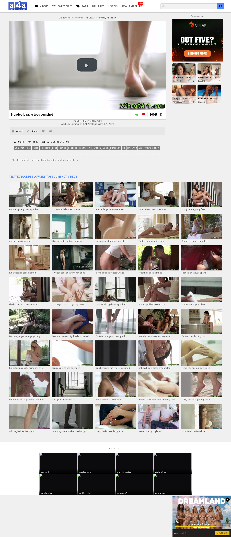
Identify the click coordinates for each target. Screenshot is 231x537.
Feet (28, 147)
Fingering (132, 147)
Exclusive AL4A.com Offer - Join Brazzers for (87, 17)
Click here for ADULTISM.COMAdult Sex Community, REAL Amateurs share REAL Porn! (87, 122)
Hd (123, 147)
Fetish (35, 147)
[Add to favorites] (43, 131)
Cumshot (19, 147)
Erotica (97, 147)
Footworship (85, 147)
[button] (87, 65)
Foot (54, 147)
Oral (141, 147)
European (115, 147)
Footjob (62, 147)
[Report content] (50, 131)
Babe (105, 147)
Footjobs (72, 147)
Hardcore (45, 147)
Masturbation (152, 147)
